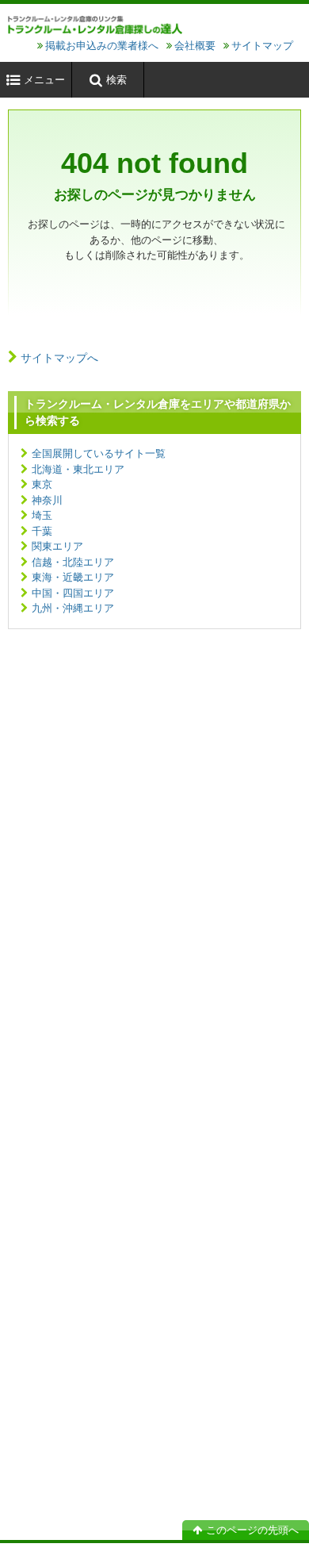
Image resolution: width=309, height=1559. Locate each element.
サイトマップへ (59, 357)
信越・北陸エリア (73, 562)
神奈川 (47, 500)
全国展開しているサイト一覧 (99, 453)
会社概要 (195, 46)
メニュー (44, 80)
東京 (42, 484)
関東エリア (57, 546)
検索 (116, 80)
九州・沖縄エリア (73, 608)
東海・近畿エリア (73, 577)
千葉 (42, 531)
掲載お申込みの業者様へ (101, 46)
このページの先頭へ (252, 1530)
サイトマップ (262, 46)
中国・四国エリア (73, 593)
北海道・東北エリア (78, 469)
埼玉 (42, 515)
